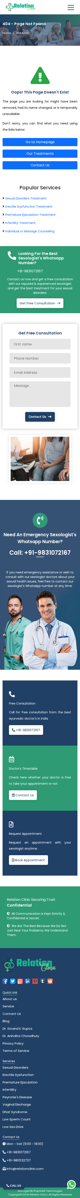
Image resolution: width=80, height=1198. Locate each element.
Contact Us (40, 165)
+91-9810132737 (18, 1160)
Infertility (9, 1089)
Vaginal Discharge (17, 1104)
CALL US (15, 1186)
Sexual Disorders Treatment (26, 198)
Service (8, 1006)
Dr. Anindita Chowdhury (21, 1036)
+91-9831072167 (30, 271)
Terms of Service (16, 1050)
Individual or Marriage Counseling (29, 231)
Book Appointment (29, 860)
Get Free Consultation (37, 303)
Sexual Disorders (15, 1067)
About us (10, 999)
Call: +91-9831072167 (40, 552)
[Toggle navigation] (71, 7)
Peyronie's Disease (17, 1097)
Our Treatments (40, 153)
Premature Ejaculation (20, 1082)
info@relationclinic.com (25, 1168)
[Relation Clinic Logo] (21, 6)
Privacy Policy (13, 1043)
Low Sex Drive (13, 1126)
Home (7, 33)
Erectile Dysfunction (18, 1074)
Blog (6, 1021)
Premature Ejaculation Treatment (30, 215)
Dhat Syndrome (15, 1112)
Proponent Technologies (47, 1191)
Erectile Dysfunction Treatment (28, 206)
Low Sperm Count (17, 1119)
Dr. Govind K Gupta (17, 1028)
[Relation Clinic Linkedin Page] (27, 981)
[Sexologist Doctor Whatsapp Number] (71, 1184)
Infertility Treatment (20, 223)
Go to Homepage (40, 141)
